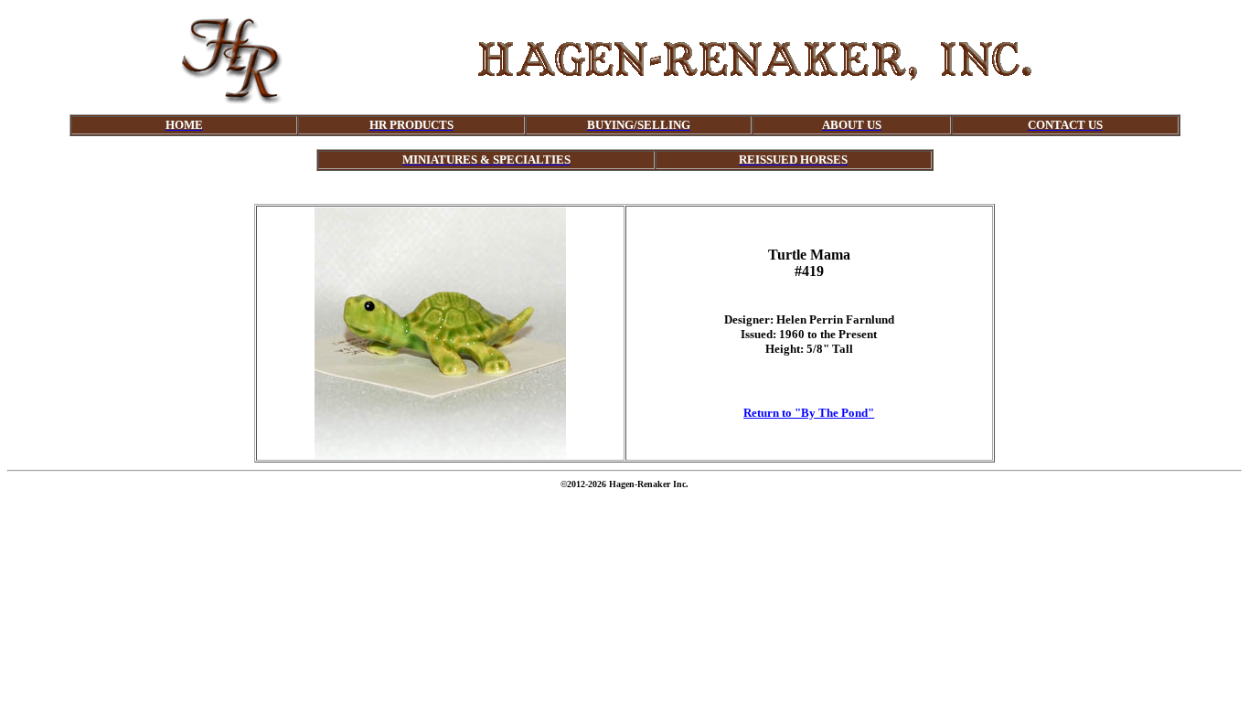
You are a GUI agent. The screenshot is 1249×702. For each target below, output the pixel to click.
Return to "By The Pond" (808, 413)
